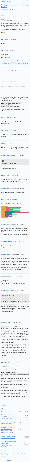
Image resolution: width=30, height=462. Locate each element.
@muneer (3, 326)
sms (5, 446)
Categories (7, 454)
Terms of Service (22, 454)
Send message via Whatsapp (8, 422)
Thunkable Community (6, 1)
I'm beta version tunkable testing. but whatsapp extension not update (7, 429)
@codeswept (5, 366)
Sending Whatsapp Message (8, 436)
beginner (2, 446)
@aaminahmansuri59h (9, 305)
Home (2, 454)
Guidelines (13, 454)
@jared (8, 57)
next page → (4, 405)
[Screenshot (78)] (15, 211)
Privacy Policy (4, 456)
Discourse (9, 460)
